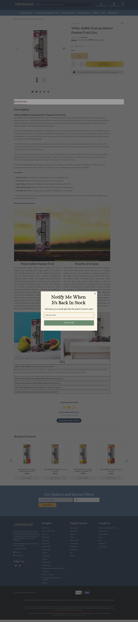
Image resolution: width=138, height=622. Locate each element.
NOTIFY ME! (69, 322)
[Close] (95, 293)
